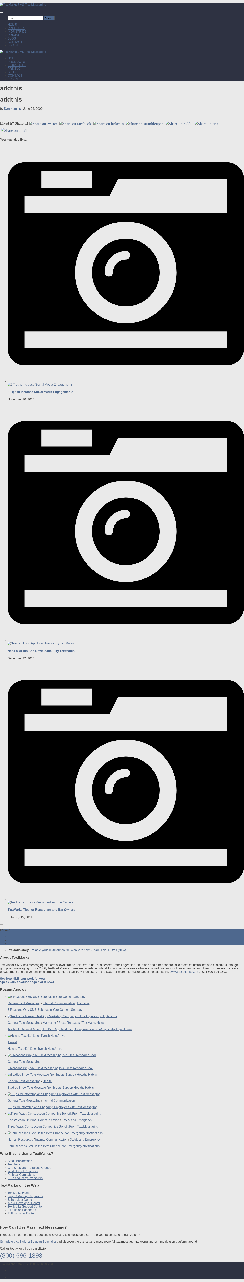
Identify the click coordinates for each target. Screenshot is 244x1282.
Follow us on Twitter (21, 1213)
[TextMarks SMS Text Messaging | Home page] (23, 4)
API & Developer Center (24, 1203)
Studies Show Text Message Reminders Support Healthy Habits (51, 1087)
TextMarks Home (19, 1192)
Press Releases (69, 1022)
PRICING (14, 35)
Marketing (84, 1003)
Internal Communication (59, 1003)
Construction (16, 1120)
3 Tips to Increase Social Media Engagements (40, 392)
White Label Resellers (23, 1171)
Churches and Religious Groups (29, 1167)
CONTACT (15, 42)
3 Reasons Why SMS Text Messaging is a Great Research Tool (50, 1068)
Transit (12, 1042)
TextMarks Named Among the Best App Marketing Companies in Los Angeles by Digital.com (70, 1029)
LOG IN (13, 45)
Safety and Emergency (77, 1120)
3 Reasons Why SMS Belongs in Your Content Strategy (45, 1009)
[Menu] (1, 12)
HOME (12, 24)
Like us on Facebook (22, 1210)
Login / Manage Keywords (25, 1196)
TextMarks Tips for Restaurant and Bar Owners (41, 909)
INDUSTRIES (17, 31)
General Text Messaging (24, 1003)
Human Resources (20, 1139)
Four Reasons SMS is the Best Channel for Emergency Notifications (54, 1146)
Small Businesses (20, 1161)
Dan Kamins (12, 108)
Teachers (14, 1164)
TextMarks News (93, 1022)
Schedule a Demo (20, 1199)
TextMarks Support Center (25, 1206)
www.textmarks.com (184, 971)
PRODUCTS (16, 28)
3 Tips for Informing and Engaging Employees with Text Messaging (52, 1107)
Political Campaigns (21, 1174)
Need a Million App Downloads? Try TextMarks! (41, 651)
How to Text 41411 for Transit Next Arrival (35, 1048)
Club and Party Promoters (25, 1178)
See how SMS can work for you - (27, 980)
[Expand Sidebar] (1, 924)
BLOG (12, 38)
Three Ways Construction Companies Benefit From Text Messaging (53, 1126)
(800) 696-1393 (21, 1255)
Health (47, 1081)
